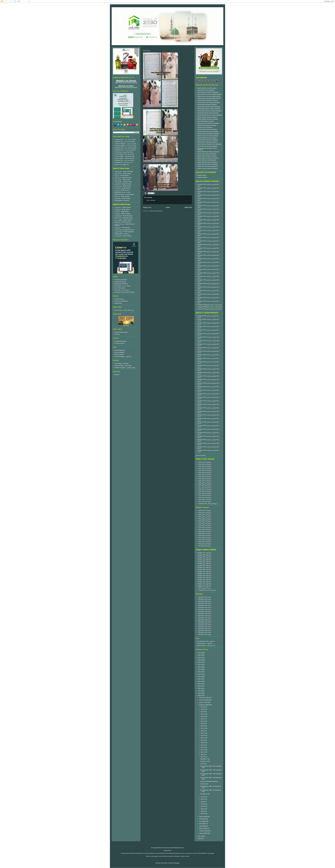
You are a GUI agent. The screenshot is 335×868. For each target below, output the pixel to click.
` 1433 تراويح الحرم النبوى (204, 520)
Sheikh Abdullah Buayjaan (204, 100)
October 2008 (203, 702)
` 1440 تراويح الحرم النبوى (204, 535)
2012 (199, 686)
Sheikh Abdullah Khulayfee (204, 119)
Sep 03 (203, 808)
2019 (199, 669)
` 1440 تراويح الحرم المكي (204, 493)
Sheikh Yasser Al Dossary (204, 96)
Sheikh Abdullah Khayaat (204, 117)
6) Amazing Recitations (121, 279)
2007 (199, 836)
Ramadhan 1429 (205, 759)
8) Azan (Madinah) (120, 350)
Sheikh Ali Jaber (202, 127)
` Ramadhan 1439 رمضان (204, 622)
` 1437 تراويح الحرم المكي (204, 487)
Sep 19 (203, 733)
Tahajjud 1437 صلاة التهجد (204, 573)
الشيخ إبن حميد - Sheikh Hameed (123, 220)
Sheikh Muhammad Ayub (204, 146)
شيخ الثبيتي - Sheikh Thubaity (122, 213)
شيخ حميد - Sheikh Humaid (122, 190)
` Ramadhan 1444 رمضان (204, 632)
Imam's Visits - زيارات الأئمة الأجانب (124, 310)
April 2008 (202, 826)
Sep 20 (203, 730)
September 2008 (204, 704)
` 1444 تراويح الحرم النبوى (204, 543)
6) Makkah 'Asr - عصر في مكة (123, 162)
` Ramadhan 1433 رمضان (204, 609)
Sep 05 (203, 804)
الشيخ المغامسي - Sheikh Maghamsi (124, 231)
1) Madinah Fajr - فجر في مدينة (123, 139)
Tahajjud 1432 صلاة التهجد (204, 563)
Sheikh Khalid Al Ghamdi (204, 138)
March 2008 (202, 828)
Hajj (116, 374)
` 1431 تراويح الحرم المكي (204, 474)
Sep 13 (203, 747)
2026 (199, 652)
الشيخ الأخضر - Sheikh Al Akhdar (123, 236)
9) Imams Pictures (120, 343)
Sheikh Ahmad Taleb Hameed (205, 102)
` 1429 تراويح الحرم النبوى (204, 510)
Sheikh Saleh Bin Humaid (204, 162)
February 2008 (203, 830)
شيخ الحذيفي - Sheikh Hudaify (123, 207)
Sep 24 (203, 721)
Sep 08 (203, 797)
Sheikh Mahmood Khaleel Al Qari (206, 144)
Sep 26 (203, 716)
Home (168, 207)
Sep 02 (203, 811)
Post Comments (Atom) (156, 211)
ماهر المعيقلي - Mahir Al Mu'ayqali (124, 171)
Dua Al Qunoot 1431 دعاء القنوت (206, 641)
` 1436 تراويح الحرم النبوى (204, 527)
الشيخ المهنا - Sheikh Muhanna (123, 222)
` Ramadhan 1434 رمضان (204, 611)
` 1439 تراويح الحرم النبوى (204, 533)
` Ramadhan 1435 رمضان (204, 613)
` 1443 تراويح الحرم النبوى (204, 541)
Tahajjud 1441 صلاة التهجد (204, 581)
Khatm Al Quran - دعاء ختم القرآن (206, 645)
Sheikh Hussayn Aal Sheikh (205, 131)
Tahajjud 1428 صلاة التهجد (204, 555)
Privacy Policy (167, 850)
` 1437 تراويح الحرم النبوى (204, 529)
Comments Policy (200, 455)
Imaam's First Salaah (120, 164)
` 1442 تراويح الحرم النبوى (204, 539)
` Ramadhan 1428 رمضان (204, 599)
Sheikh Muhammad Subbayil (205, 151)
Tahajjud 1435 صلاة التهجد (204, 569)
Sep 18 (203, 735)
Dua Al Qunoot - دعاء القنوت (205, 643)
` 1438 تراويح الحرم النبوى (204, 531)
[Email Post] (145, 193)
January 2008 (203, 833)
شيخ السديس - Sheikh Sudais (122, 179)
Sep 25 (203, 718)
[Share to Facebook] (154, 193)
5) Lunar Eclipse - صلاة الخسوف (123, 156)
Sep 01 (203, 813)
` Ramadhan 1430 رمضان (204, 603)
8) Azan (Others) (119, 354)
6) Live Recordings (120, 288)
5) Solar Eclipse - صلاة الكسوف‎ (123, 158)
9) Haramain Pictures (120, 341)
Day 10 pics (203, 763)
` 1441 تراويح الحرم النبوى (204, 537)
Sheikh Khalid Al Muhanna (204, 140)
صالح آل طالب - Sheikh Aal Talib (123, 181)
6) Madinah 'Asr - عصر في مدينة (123, 160)
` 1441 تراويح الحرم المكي (204, 495)
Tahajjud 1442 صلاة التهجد (204, 584)
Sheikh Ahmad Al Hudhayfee (205, 123)
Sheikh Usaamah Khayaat (204, 168)
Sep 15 (203, 742)
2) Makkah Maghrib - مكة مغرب (123, 145)
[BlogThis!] (150, 193)
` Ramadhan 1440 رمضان (204, 624)
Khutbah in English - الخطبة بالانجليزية (125, 367)
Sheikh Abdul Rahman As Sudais (206, 111)
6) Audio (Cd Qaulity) (120, 281)
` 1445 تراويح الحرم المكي (204, 501)
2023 (199, 660)
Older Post (188, 207)
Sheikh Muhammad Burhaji (205, 92)
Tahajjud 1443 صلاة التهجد (204, 586)
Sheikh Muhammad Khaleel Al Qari (207, 148)
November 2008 (204, 700)
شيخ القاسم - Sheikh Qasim (122, 209)
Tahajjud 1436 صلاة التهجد (204, 571)
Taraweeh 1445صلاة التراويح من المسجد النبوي (209, 304)
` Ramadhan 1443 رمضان (204, 630)
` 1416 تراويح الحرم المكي (204, 462)
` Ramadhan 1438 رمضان (204, 620)
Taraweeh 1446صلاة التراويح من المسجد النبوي (209, 306)
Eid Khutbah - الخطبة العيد (122, 363)
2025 (199, 655)
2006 (199, 838)
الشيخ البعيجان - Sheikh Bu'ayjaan (123, 215)
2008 (199, 695)
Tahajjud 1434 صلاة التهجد (204, 567)
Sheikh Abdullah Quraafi (204, 88)
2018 (199, 671)
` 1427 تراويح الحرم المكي (204, 468)
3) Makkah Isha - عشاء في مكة (123, 150)
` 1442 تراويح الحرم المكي (204, 497)
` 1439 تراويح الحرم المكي (204, 491)
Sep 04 (203, 806)
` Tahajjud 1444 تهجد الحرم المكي (206, 590)
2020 (199, 667)
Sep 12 (203, 749)
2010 (199, 691)
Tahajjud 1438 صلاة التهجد (204, 575)
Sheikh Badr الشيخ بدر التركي (122, 192)
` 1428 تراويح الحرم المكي (204, 470)
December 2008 (204, 697)
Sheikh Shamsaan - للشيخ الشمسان (124, 194)
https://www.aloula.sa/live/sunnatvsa (126, 87)
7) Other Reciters (119, 299)
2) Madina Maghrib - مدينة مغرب (123, 143)
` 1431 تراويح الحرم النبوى (204, 516)
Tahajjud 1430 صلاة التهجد (204, 559)
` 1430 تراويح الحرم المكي (204, 472)
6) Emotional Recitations (121, 283)
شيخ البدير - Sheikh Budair (122, 211)
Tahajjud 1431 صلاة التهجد (204, 561)
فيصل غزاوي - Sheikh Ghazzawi (123, 177)
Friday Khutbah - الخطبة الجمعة (123, 365)
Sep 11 (203, 752)
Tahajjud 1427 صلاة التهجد (204, 552)
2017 (199, 674)
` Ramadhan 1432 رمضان (204, 607)
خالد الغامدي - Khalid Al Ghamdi (123, 184)
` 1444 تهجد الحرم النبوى (203, 588)
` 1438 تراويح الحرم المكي (204, 489)
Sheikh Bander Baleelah (204, 104)
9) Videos (117, 334)
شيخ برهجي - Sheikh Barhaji (122, 227)
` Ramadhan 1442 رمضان (204, 628)
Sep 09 (203, 757)
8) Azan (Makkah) (119, 352)
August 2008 (203, 816)
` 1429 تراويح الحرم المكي (204, 466)
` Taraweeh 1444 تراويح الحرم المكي (207, 503)
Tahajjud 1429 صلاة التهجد (204, 557)
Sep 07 (203, 799)
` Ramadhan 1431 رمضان (204, 605)
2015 (199, 679)
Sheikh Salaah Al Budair (204, 156)
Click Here (126, 325)
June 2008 (202, 821)
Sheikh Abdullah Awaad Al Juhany (206, 115)
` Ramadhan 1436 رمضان (204, 615)
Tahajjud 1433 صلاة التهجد (204, 565)
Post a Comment (151, 200)
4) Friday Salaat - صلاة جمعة (122, 154)
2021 (199, 664)
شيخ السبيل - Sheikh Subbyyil (122, 198)
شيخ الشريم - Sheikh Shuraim (123, 188)
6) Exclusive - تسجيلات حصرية (123, 286)
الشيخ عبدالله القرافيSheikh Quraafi (124, 229)
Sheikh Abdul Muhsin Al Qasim (206, 108)
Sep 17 (203, 738)
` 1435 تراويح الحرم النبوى (204, 525)
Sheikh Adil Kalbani (202, 121)
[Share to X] (152, 193)
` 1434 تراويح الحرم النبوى (204, 523)
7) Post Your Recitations (121, 301)
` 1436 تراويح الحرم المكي (204, 484)
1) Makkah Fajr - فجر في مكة (123, 141)
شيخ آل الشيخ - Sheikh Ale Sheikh (124, 218)
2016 (199, 676)
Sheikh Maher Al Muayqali (204, 98)
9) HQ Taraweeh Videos (121, 332)
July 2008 (202, 819)
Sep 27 (203, 714)
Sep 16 (203, 740)
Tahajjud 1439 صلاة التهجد (204, 577)
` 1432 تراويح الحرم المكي (204, 476)
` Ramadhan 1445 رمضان (204, 634)
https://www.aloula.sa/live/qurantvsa (126, 82)
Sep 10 (203, 754)
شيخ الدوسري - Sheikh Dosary (123, 186)
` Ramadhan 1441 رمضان (204, 626)
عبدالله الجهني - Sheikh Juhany (123, 173)
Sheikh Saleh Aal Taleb (203, 160)
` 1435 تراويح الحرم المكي (204, 482)
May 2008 (202, 823)
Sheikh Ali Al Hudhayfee (203, 125)
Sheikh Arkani (118, 303)
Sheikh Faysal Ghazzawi (204, 129)
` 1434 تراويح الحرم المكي (204, 480)
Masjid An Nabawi (202, 177)
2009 (199, 693)
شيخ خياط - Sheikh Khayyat (122, 196)
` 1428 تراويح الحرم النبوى (204, 512)
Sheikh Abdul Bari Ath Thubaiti (205, 106)
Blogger (177, 863)
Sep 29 (203, 709)
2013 (199, 683)
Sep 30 (203, 707)
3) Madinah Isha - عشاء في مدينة (123, 148)
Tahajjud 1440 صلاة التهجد (204, 579)
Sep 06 (203, 801)
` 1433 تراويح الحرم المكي (204, 478)
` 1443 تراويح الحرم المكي (204, 499)
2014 (199, 681)
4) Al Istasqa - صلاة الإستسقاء (122, 152)
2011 (199, 688)
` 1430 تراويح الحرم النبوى (204, 514)
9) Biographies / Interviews (122, 200)
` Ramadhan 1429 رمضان (204, 601)
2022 (199, 662)
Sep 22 (203, 726)
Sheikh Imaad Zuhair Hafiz (204, 135)
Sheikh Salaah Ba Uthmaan (205, 94)
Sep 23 (203, 723)
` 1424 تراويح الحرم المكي (204, 464)
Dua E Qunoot (204, 783)
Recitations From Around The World (124, 292)
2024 (199, 657)
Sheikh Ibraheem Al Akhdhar (205, 133)
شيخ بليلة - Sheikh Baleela (122, 175)
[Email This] (149, 193)
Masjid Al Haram (201, 175)
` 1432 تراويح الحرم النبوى (204, 518)
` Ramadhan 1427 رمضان (204, 597)
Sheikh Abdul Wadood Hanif (205, 113)
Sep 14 (203, 745)
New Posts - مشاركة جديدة (122, 290)
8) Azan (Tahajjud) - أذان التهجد (123, 356)
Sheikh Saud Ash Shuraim (204, 164)
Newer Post (147, 207)
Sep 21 (203, 728)
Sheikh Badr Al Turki (203, 90)
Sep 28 (203, 711)
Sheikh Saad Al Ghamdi (204, 154)
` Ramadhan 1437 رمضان (204, 617)
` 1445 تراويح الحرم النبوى (204, 545)
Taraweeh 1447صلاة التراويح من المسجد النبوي (209, 309)
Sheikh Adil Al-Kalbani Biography (209, 781)
